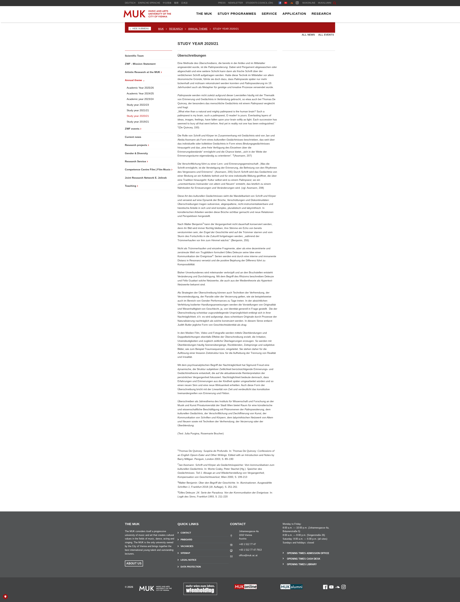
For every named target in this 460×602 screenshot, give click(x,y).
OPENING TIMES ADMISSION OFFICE (308, 553)
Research (176, 28)
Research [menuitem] (321, 13)
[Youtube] (286, 3)
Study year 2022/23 (138, 104)
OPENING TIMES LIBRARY (302, 564)
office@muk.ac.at (248, 555)
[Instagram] (297, 3)
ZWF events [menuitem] (132, 128)
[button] (331, 2)
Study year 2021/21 (138, 110)
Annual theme (198, 28)
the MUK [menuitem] (204, 13)
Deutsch (130, 3)
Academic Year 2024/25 (140, 93)
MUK (161, 28)
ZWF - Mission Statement (140, 63)
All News (309, 34)
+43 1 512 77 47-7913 (250, 549)
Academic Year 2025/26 (140, 87)
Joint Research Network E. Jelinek (146, 177)
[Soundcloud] (291, 3)
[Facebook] (280, 3)
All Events (326, 34)
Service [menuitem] (269, 13)
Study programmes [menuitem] (237, 13)
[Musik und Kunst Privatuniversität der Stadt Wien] (150, 17)
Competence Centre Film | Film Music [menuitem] (148, 169)
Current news (133, 136)
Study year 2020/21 (138, 115)
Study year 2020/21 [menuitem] (226, 28)
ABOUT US (134, 563)
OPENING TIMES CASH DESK (303, 558)
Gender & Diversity (136, 153)
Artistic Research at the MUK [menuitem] (142, 72)
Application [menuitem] (294, 13)
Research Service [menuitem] (135, 161)
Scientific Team (134, 55)
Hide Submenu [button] (140, 28)
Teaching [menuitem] (130, 185)
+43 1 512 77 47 (247, 544)
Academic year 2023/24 (140, 99)
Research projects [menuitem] (136, 145)
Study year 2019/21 (138, 121)
